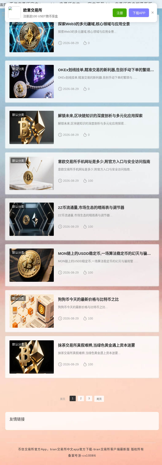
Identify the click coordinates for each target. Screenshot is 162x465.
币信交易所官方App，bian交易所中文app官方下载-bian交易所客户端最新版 (74, 449)
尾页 (99, 399)
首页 (3, 5)
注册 (120, 13)
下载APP (139, 13)
